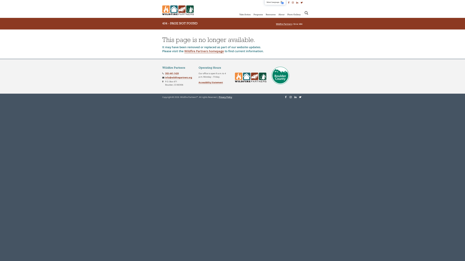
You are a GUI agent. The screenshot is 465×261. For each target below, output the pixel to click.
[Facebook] (288, 2)
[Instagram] (293, 2)
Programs (258, 15)
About (281, 15)
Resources (271, 15)
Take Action (245, 15)
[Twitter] (302, 2)
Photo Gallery (294, 15)
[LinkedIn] (297, 2)
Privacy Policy (225, 97)
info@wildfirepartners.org (178, 77)
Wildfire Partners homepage (204, 51)
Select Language (273, 2)
